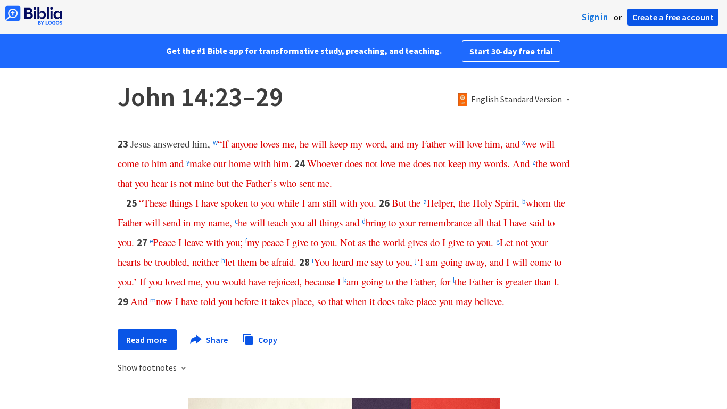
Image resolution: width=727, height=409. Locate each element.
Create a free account (673, 17)
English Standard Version (516, 99)
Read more (147, 339)
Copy (267, 339)
